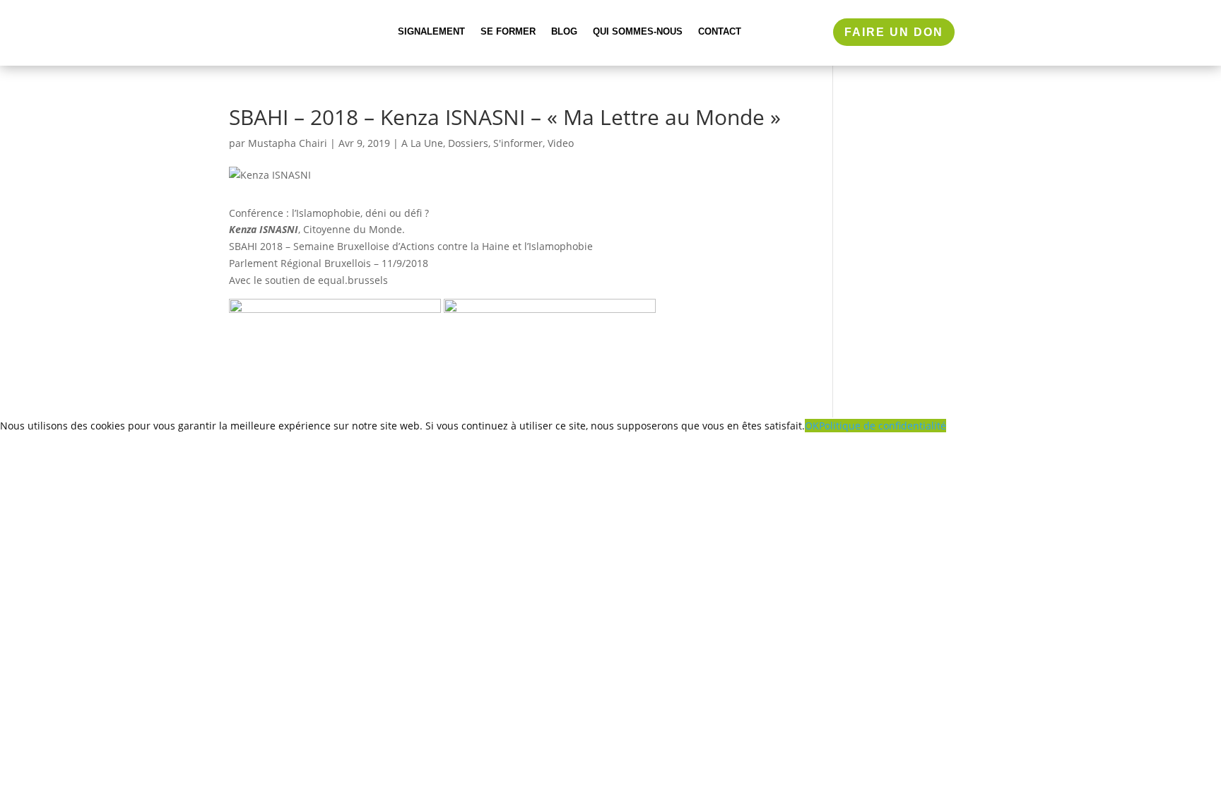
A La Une (422, 143)
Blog (564, 31)
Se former (508, 31)
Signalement (431, 31)
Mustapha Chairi (287, 143)
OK (812, 425)
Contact (719, 31)
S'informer (518, 143)
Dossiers (468, 143)
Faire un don (893, 32)
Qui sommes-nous (638, 31)
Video (561, 143)
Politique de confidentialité (882, 425)
